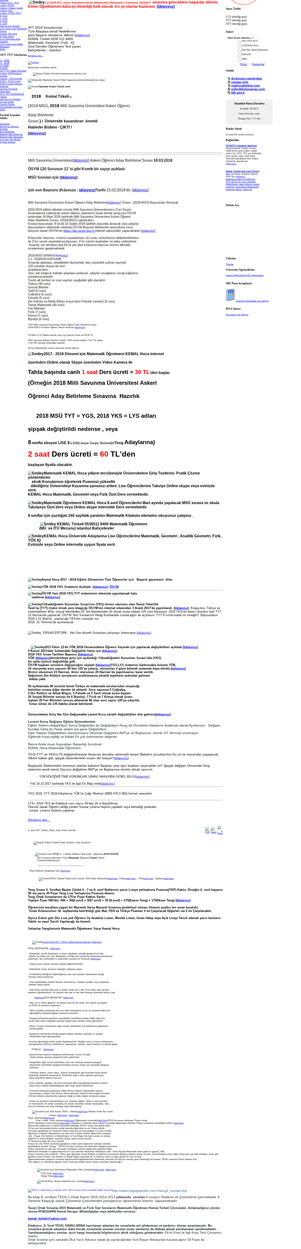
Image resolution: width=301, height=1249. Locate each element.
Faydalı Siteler (7, 36)
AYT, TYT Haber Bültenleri (13, 70)
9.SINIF (4, 68)
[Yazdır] (214, 832)
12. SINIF (5, 60)
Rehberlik (246, 54)
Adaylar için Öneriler (10, 26)
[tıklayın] (247, 189)
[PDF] (207, 832)
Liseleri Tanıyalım (8, 33)
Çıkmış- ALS (6, 10)
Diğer (2, 49)
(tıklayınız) (144, 633)
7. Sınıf (3, 18)
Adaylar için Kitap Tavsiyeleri (8, 90)
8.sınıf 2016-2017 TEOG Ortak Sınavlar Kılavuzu (67, 942)
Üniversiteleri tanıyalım (11, 107)
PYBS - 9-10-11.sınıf (10, 81)
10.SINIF (4, 65)
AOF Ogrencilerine (254, 275)
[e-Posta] (33, 62)
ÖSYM (114, 587)
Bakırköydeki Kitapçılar (11, 134)
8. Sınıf (3, 15)
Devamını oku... (36, 55)
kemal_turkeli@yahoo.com (47, 1218)
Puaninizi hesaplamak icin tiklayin (252, 301)
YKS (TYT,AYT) (250, 41)
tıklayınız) (108, 783)
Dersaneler (5, 124)
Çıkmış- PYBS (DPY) (10, 13)
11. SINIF (5, 63)
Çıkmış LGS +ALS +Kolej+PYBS (9, 4)
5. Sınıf (3, 23)
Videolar (230, 264)
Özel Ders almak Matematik (255, 49)
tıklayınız (166, 6)
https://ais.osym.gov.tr (79, 231)
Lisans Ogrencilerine (235, 275)
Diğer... (245, 58)
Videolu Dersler (7, 104)
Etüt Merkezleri (7, 131)
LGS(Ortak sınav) (250, 45)
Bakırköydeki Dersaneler (11, 137)
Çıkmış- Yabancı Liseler (11, 8)
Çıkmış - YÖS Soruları (11, 78)
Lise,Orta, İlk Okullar (10, 139)
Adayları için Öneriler (10, 99)
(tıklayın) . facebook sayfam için (236, 177)
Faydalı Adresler (7, 142)
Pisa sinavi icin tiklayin (237, 314)
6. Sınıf (3, 21)
